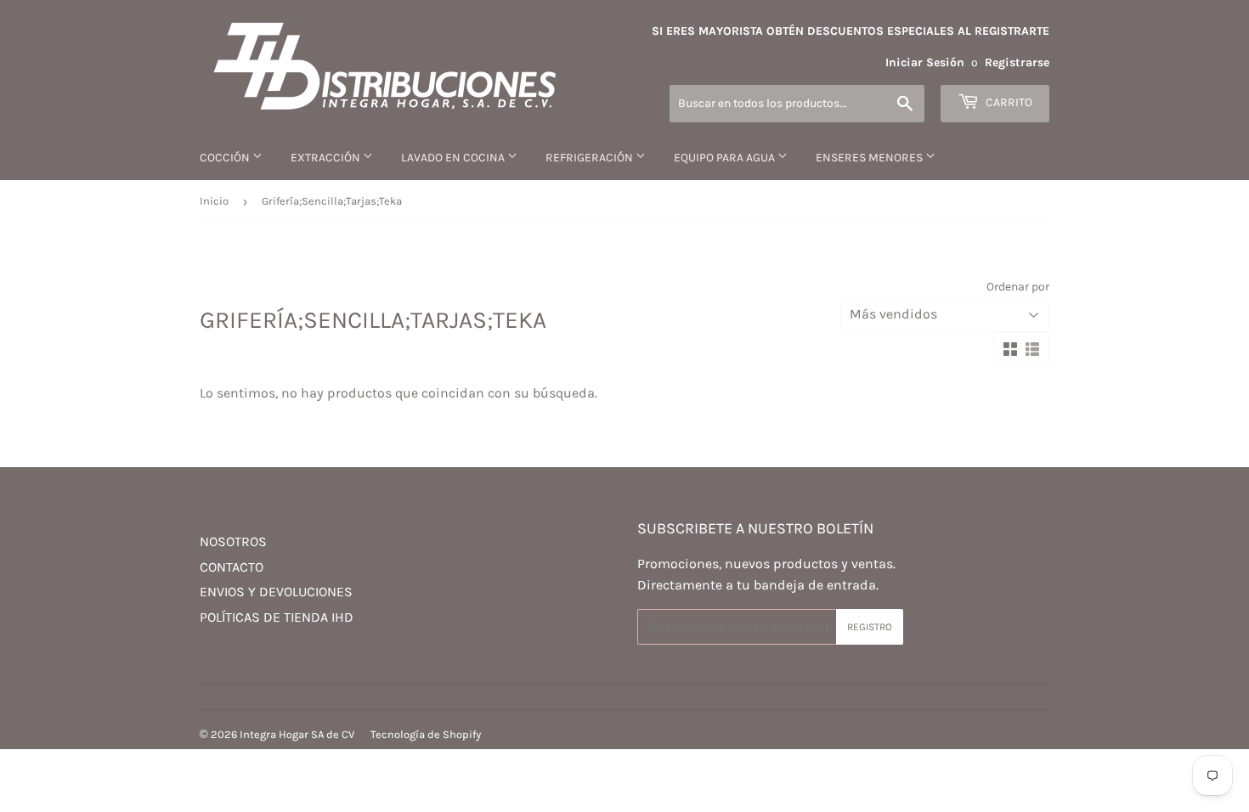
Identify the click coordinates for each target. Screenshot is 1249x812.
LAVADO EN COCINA (454, 157)
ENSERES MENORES (870, 157)
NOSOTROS (233, 541)
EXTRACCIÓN (327, 157)
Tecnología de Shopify (425, 734)
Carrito (1007, 102)
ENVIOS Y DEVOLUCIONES (276, 592)
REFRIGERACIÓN (590, 157)
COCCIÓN (226, 157)
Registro (869, 627)
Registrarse (1017, 62)
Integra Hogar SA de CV (297, 734)
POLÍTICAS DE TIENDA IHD (276, 617)
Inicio (214, 201)
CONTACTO (231, 567)
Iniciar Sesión (924, 62)
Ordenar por (1017, 286)
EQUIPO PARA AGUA (725, 157)
